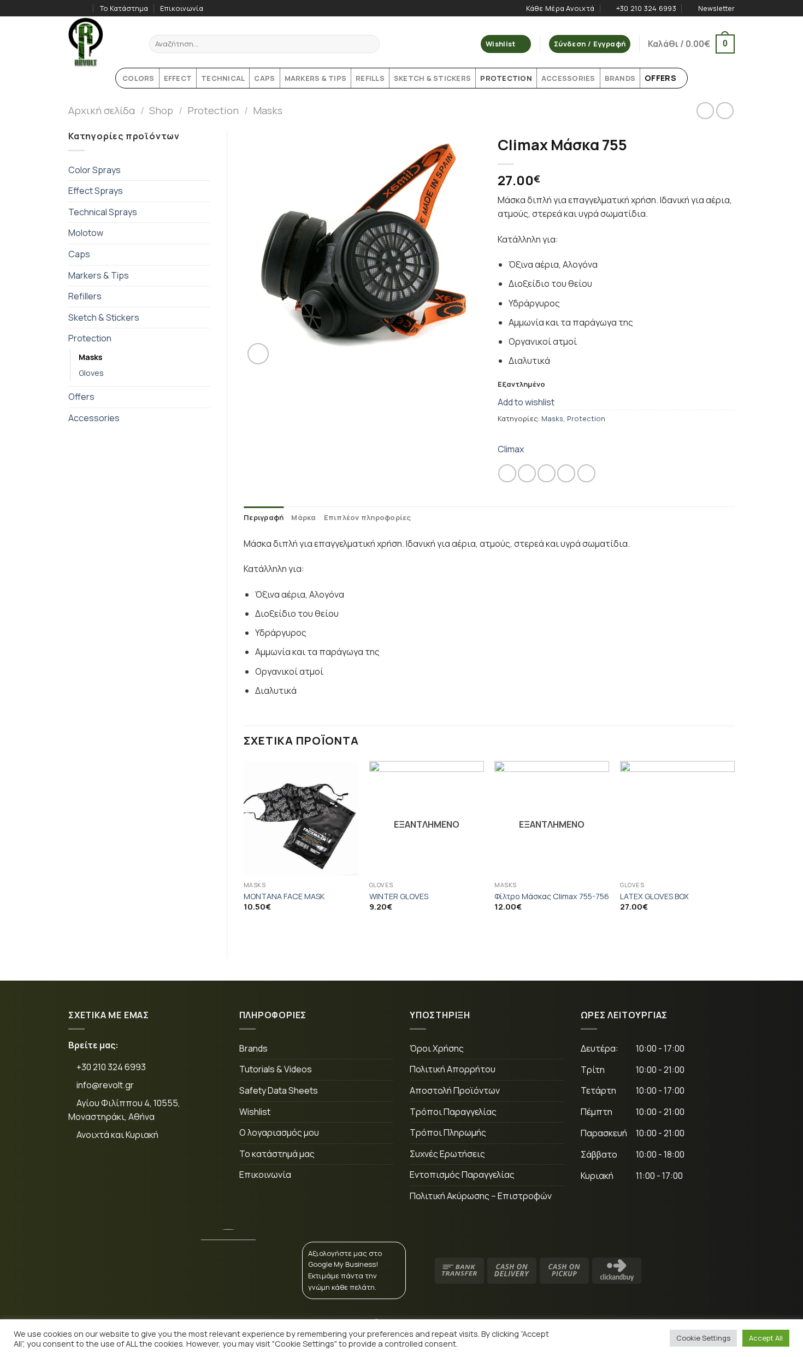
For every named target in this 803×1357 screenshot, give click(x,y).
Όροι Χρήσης (437, 1048)
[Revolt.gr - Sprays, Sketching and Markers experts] (100, 42)
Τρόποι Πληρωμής (448, 1132)
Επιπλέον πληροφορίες (367, 517)
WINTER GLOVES (398, 896)
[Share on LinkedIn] (586, 473)
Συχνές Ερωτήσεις (447, 1154)
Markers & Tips (98, 275)
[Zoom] (258, 353)
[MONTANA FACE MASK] (301, 818)
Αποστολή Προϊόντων (455, 1090)
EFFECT (178, 78)
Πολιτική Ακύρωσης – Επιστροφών (481, 1196)
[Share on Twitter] (527, 473)
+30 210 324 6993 (110, 1067)
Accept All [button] (766, 1338)
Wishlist (254, 1112)
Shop (161, 110)
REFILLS (370, 78)
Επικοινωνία (181, 8)
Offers (81, 397)
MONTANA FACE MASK (284, 896)
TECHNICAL (223, 78)
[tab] (264, 517)
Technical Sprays (102, 212)
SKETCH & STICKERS (432, 78)
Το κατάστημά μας (277, 1154)
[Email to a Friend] (547, 473)
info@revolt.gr (105, 1085)
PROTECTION (506, 78)
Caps (79, 254)
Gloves (91, 373)
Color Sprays (94, 170)
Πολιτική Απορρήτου (452, 1069)
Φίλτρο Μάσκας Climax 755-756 (551, 896)
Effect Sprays (95, 191)
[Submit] (370, 44)
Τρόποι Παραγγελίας (453, 1112)
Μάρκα (303, 517)
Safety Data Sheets (278, 1090)
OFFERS (660, 78)
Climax (511, 449)
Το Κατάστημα (124, 8)
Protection (213, 110)
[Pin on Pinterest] (566, 473)
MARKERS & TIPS (316, 78)
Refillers (85, 296)
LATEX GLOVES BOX (654, 896)
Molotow (85, 233)
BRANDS (620, 78)
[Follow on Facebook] (73, 8)
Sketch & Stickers (103, 317)
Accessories (94, 418)
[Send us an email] (152, 1171)
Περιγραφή (264, 517)
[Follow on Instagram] (84, 8)
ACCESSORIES (568, 78)
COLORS (138, 78)
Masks (267, 110)
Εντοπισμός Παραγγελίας (462, 1175)
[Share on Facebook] (507, 473)
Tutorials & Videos (275, 1069)
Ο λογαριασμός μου (279, 1132)
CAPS (264, 78)
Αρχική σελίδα (101, 110)
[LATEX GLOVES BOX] (677, 818)
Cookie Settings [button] (703, 1338)
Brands (253, 1048)
